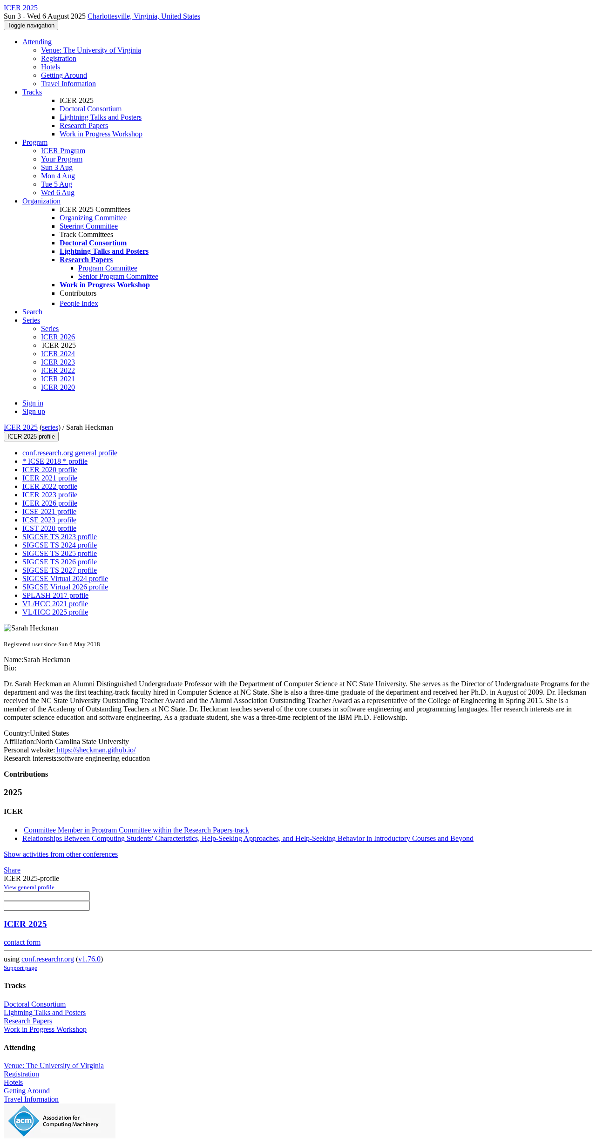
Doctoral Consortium (91, 109)
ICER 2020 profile (49, 470)
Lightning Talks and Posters (101, 117)
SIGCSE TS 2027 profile (59, 570)
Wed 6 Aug (57, 192)
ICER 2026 (58, 337)
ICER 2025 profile (31, 436)
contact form (22, 942)
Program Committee (107, 268)
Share (12, 870)
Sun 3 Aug (57, 167)
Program (34, 142)
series (50, 427)
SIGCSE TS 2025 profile (59, 553)
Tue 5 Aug (56, 184)
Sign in (32, 403)
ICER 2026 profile (49, 503)
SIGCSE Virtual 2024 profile (65, 578)
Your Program (61, 159)
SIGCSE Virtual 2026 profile (65, 587)
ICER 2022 (58, 370)
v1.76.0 (89, 959)
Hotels (50, 67)
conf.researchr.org (47, 959)
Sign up (33, 411)
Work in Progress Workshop (101, 134)
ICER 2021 (58, 379)
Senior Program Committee (118, 276)
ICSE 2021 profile (49, 511)
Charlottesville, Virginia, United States (144, 16)
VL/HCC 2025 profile (55, 612)
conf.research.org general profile (69, 453)
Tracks (32, 92)
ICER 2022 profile (49, 486)
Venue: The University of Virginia (91, 50)
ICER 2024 (58, 354)
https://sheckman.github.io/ (95, 750)
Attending (37, 42)
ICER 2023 (58, 362)
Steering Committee (89, 226)
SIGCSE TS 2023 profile (59, 537)
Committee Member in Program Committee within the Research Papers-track (136, 830)
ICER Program (63, 151)
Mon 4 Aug (58, 176)
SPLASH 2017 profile (55, 595)
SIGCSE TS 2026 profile (59, 562)
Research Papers (84, 125)
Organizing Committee (93, 218)
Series (50, 328)
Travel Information (68, 84)
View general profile (29, 887)
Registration (58, 58)
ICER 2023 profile (49, 495)
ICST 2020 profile (49, 528)
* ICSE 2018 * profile (55, 461)
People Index (79, 303)
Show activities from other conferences (61, 854)
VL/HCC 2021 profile (55, 604)
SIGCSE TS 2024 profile (59, 545)
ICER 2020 (58, 387)
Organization (41, 201)
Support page (20, 967)
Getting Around (64, 75)
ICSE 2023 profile (49, 520)
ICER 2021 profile (49, 478)
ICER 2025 (21, 427)
